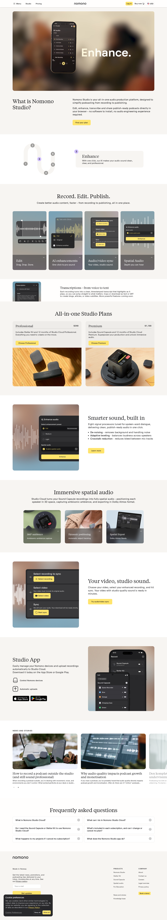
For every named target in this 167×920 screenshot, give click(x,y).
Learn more (96, 451)
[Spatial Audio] (152, 257)
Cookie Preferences (13, 912)
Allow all (47, 912)
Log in (129, 3)
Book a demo (144, 893)
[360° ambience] (58, 531)
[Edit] (44, 257)
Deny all (37, 912)
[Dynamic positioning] (100, 531)
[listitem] (45, 759)
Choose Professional (27, 343)
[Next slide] (18, 787)
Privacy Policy (34, 907)
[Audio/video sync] (116, 257)
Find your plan (81, 123)
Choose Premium (98, 343)
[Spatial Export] (141, 531)
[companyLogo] (80, 3)
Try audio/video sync (100, 602)
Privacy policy (21, 881)
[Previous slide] (14, 787)
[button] (33, 145)
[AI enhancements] (80, 257)
